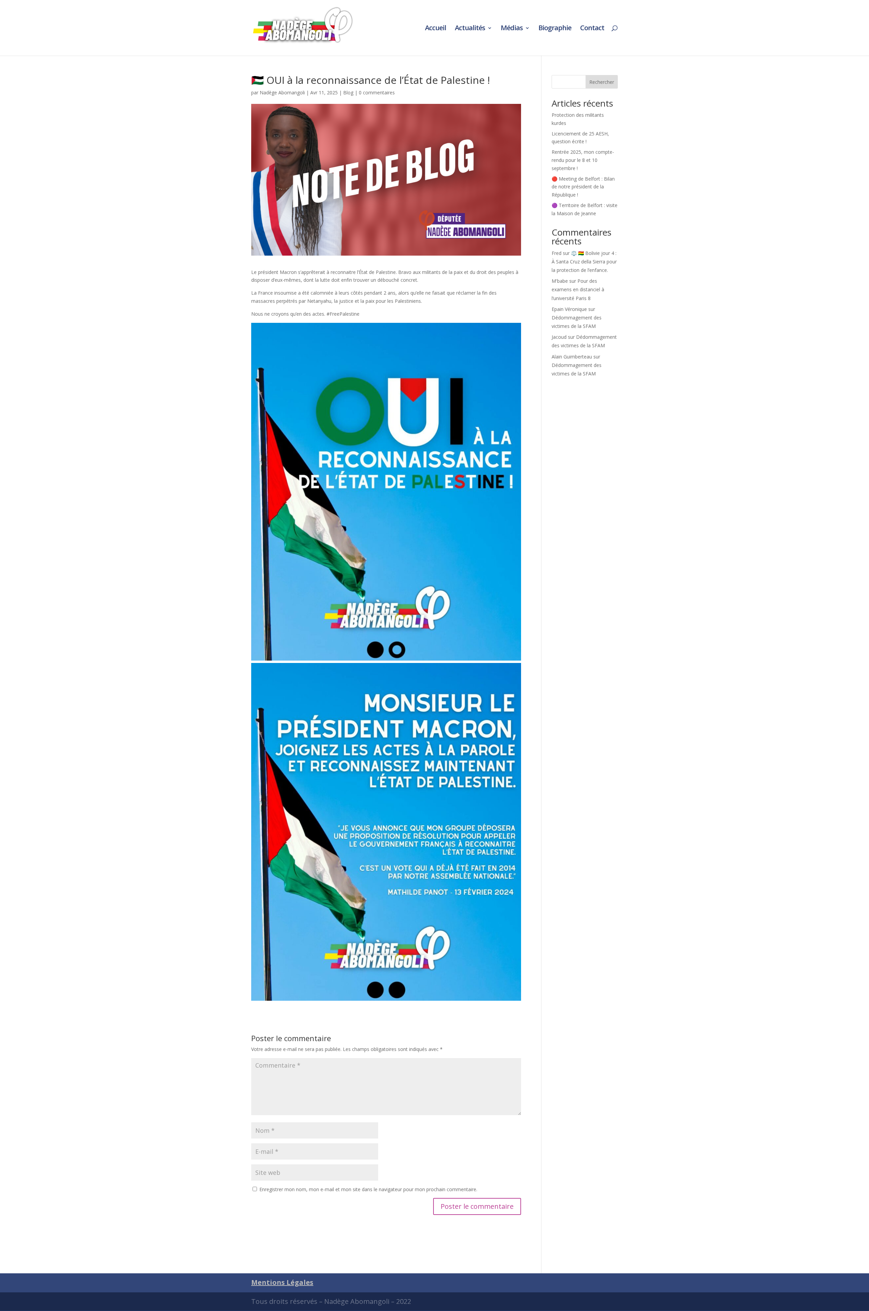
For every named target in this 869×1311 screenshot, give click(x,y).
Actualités (470, 28)
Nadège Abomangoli (282, 92)
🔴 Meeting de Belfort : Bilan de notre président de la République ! (583, 187)
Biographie (554, 28)
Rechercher (601, 82)
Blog (348, 92)
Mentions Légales (282, 1282)
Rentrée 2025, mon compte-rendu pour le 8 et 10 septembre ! (583, 160)
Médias (512, 28)
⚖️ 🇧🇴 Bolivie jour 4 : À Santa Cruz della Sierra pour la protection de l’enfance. (584, 261)
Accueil (435, 28)
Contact (592, 28)
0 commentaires (377, 92)
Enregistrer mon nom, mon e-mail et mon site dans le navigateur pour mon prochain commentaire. (368, 1189)
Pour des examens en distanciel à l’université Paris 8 (578, 289)
